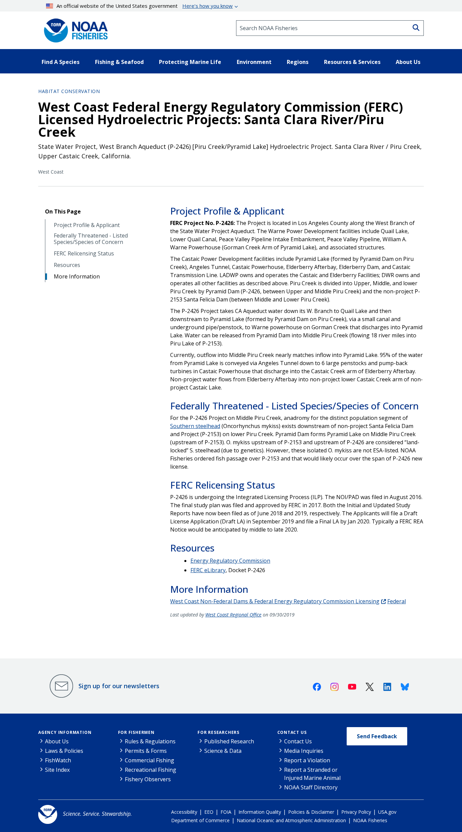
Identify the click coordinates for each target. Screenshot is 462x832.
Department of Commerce (200, 820)
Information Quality (259, 812)
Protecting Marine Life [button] (190, 62)
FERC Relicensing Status (84, 253)
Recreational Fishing (150, 769)
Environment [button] (254, 62)
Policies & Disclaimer (311, 812)
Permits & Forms (146, 751)
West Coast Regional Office (233, 614)
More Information (77, 276)
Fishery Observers (148, 779)
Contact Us (292, 732)
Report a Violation (307, 760)
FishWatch (58, 760)
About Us (57, 741)
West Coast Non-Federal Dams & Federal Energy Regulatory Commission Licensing (274, 601)
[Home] (73, 28)
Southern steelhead (195, 426)
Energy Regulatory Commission (230, 560)
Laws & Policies (64, 751)
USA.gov (387, 812)
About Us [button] (408, 62)
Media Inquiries (303, 751)
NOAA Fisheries (370, 820)
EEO (208, 812)
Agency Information (64, 732)
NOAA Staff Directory (311, 787)
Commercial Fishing (149, 760)
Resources (67, 265)
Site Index (57, 769)
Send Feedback (377, 736)
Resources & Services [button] (352, 62)
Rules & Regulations (150, 741)
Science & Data (222, 751)
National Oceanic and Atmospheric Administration (291, 820)
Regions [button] (297, 62)
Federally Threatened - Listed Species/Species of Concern (91, 238)
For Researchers (218, 732)
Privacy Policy (356, 812)
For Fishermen (136, 732)
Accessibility (184, 812)
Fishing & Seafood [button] (119, 62)
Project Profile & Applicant (87, 225)
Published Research (229, 741)
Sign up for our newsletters (118, 686)
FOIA (226, 812)
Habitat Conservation (69, 91)
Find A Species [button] (60, 62)
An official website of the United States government (144, 5)
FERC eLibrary (208, 570)
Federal (396, 601)
